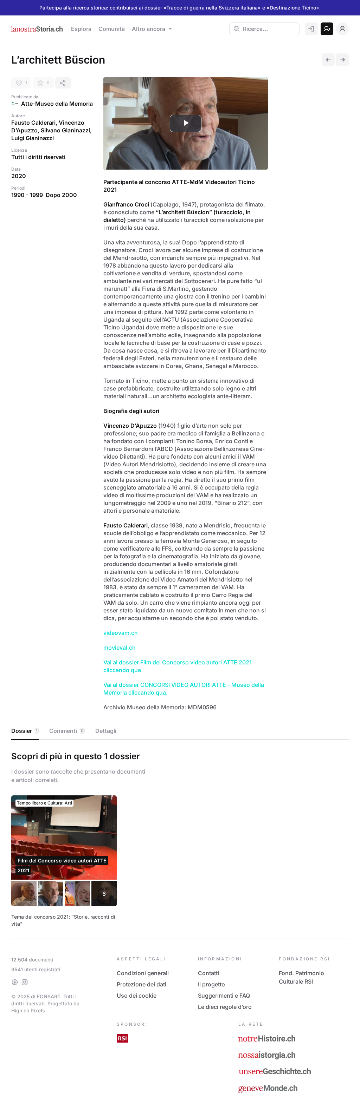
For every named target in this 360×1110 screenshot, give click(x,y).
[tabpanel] (180, 837)
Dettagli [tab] (105, 730)
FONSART (48, 996)
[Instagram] (24, 982)
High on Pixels (28, 1010)
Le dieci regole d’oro (225, 1006)
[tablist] (180, 731)
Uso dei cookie (136, 995)
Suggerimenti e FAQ (224, 995)
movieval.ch (119, 647)
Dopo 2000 (61, 194)
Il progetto (211, 984)
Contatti (208, 973)
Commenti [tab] (66, 730)
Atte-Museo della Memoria (57, 103)
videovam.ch (120, 632)
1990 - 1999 (27, 194)
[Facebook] (14, 982)
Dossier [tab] (24, 730)
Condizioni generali (143, 973)
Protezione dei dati (141, 984)
